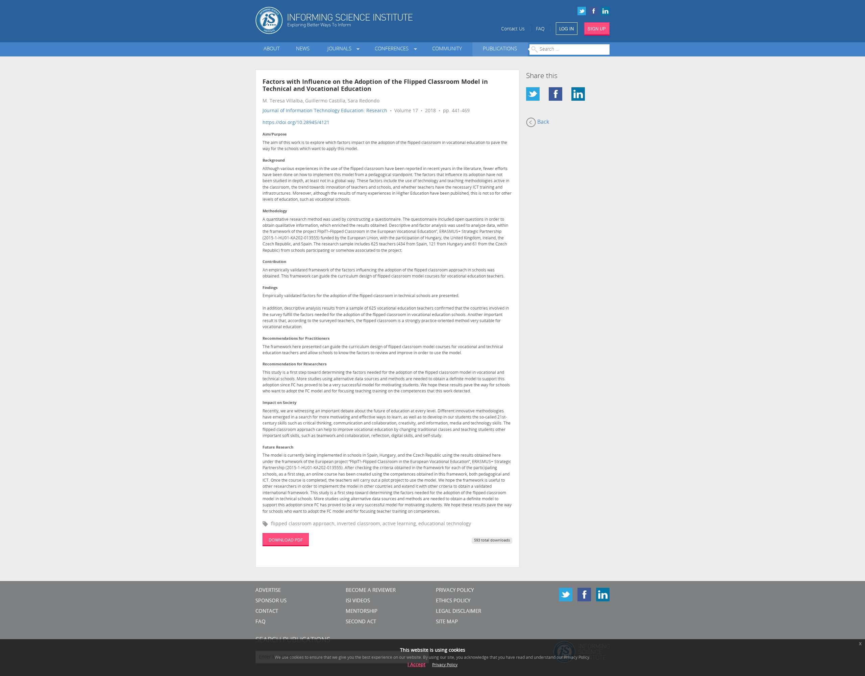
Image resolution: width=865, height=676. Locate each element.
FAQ (540, 29)
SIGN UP (597, 28)
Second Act (361, 622)
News (303, 49)
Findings (270, 288)
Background (274, 161)
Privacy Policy (455, 590)
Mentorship (361, 611)
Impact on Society (279, 403)
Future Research (278, 448)
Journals (340, 49)
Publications (500, 49)
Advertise (268, 590)
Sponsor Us (271, 601)
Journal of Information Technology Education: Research (325, 111)
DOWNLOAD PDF (286, 539)
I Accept (416, 665)
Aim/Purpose (275, 135)
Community (447, 49)
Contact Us (513, 29)
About (272, 49)
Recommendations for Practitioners (296, 339)
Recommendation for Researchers (294, 364)
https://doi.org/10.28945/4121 (296, 122)
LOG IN (566, 28)
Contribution (274, 262)
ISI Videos (358, 601)
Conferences (393, 49)
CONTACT (266, 611)
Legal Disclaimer (458, 611)
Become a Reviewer (371, 590)
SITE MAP (447, 622)
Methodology (275, 211)
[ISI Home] (357, 20)
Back (542, 122)
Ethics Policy (453, 601)
